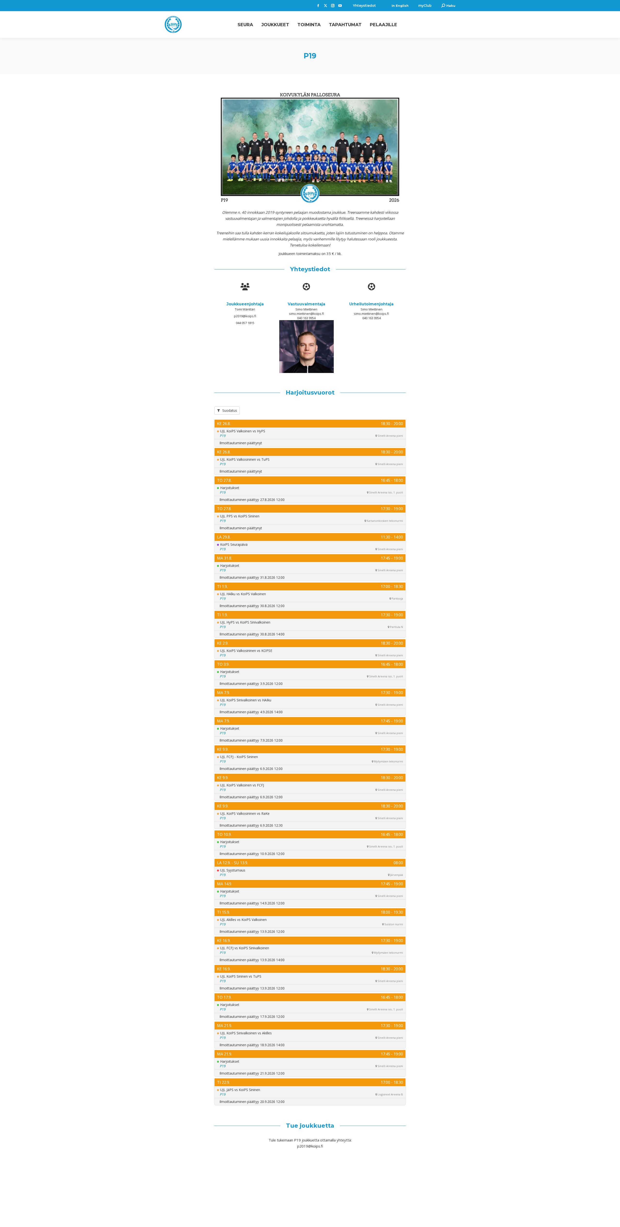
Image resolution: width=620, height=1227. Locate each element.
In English (400, 6)
